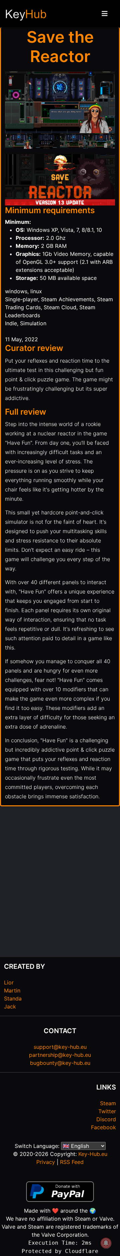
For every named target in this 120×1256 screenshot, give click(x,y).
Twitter (107, 1111)
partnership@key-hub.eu (60, 1055)
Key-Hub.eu (92, 1154)
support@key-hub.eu (60, 1046)
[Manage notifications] (106, 1243)
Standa (13, 998)
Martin (12, 990)
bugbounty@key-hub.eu (60, 1063)
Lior (9, 982)
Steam (108, 1103)
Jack (10, 1006)
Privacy (45, 1162)
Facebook (103, 1127)
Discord (106, 1119)
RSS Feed (72, 1162)
